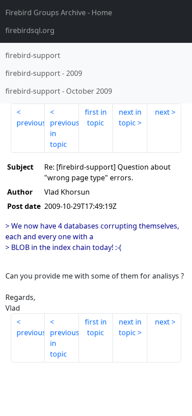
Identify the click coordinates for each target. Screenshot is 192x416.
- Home (58, 12)
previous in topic (64, 133)
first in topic (96, 117)
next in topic (130, 117)
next (162, 112)
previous (31, 123)
